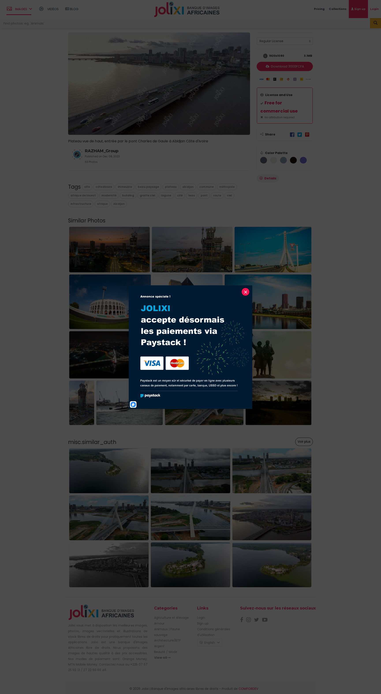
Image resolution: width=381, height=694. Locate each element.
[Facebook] (292, 134)
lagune (166, 195)
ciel (229, 195)
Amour (159, 623)
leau (191, 195)
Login (201, 617)
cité (180, 195)
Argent (159, 646)
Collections (337, 9)
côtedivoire (104, 187)
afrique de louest (83, 195)
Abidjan (119, 204)
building (128, 195)
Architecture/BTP (167, 640)
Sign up (203, 623)
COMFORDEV (248, 688)
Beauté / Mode (165, 652)
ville (87, 187)
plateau (171, 187)
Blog (74, 9)
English (210, 642)
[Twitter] (299, 134)
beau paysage (148, 187)
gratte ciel (147, 195)
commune (206, 187)
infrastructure (81, 204)
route (217, 195)
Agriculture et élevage (171, 617)
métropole (227, 187)
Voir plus (304, 441)
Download (287, 66)
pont (204, 195)
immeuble (125, 187)
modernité (108, 195)
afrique (102, 204)
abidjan (188, 187)
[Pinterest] (307, 134)
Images (21, 9)
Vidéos (52, 9)
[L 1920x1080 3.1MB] (259, 56)
